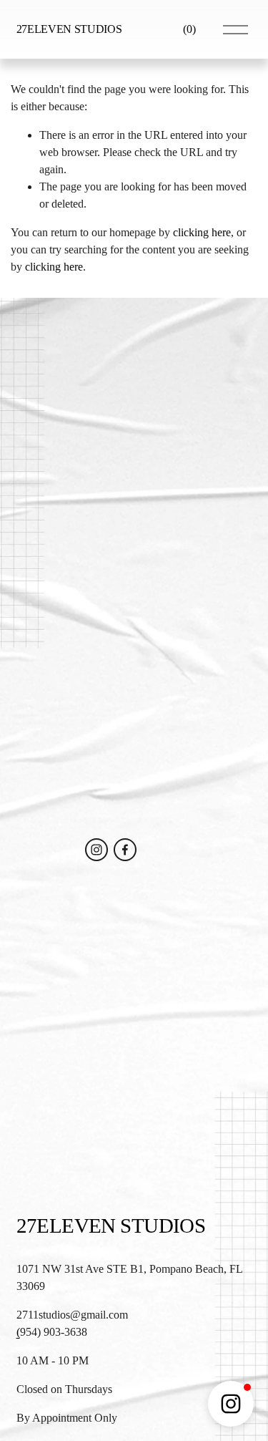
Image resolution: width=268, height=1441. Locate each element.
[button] (231, 1404)
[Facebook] (125, 849)
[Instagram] (96, 849)
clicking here (202, 232)
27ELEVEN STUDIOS (69, 29)
